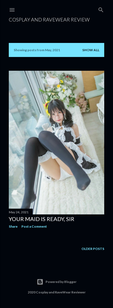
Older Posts (92, 249)
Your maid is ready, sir (41, 219)
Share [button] (13, 226)
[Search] (101, 8)
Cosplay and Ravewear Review (49, 20)
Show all (90, 50)
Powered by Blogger (61, 282)
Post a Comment (34, 226)
